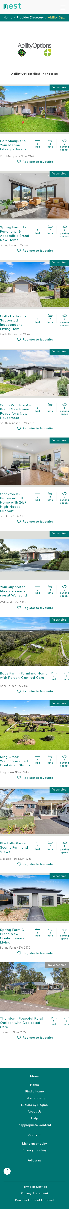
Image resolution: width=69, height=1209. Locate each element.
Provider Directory (30, 17)
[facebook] (7, 1171)
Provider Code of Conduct (34, 1200)
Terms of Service (34, 1187)
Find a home (34, 1091)
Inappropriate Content (34, 1125)
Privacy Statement (34, 1193)
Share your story (34, 1150)
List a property (34, 1098)
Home (8, 17)
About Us (35, 1111)
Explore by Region (34, 1105)
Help (34, 1118)
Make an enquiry (34, 1143)
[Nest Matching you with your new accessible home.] (12, 6)
